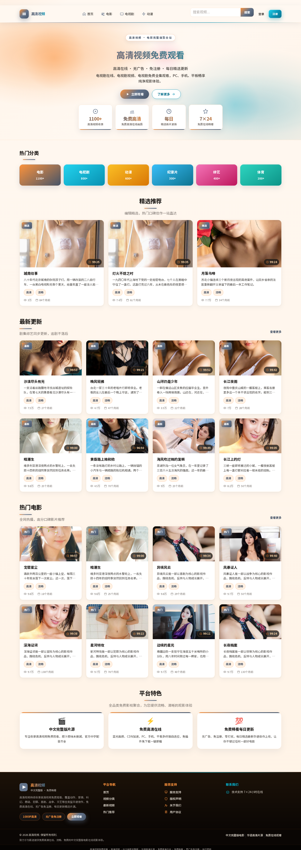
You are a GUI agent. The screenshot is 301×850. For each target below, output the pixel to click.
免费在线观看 (274, 835)
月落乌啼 (208, 273)
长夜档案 (230, 645)
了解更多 (163, 94)
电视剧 (129, 14)
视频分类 (109, 799)
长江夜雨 (230, 381)
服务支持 (175, 792)
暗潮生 (29, 459)
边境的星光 (165, 645)
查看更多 (276, 332)
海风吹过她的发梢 (171, 459)
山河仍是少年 (167, 381)
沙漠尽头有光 (34, 381)
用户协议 (175, 812)
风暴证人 (230, 567)
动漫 (150, 14)
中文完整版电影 (235, 835)
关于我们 (175, 805)
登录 (261, 14)
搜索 (247, 12)
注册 (275, 14)
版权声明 (175, 799)
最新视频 (109, 805)
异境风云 (164, 567)
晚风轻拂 (97, 381)
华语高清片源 (255, 835)
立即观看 (137, 94)
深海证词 (31, 645)
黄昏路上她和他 (102, 459)
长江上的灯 (232, 459)
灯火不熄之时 (122, 273)
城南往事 (31, 273)
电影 (109, 14)
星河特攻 (97, 645)
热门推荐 (109, 812)
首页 (90, 14)
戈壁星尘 (31, 567)
